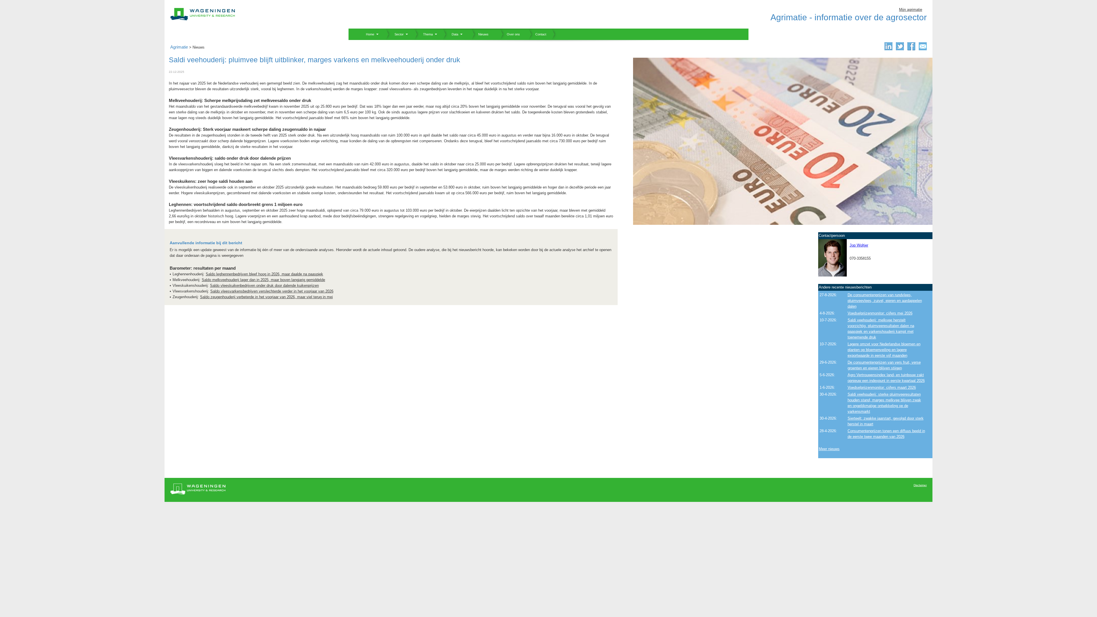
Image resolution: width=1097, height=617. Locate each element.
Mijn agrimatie (910, 9)
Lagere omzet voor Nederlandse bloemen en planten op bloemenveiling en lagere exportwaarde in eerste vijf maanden (884, 350)
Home (368, 34)
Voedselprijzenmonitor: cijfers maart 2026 (882, 387)
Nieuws (480, 34)
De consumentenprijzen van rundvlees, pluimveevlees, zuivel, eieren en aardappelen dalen (885, 300)
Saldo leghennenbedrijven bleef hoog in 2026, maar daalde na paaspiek (264, 274)
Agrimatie (179, 47)
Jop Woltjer (859, 245)
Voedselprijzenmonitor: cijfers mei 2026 (880, 313)
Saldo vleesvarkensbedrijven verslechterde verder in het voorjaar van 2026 (271, 291)
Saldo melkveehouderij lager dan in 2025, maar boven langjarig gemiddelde (263, 280)
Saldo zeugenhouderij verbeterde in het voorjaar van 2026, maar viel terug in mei (266, 297)
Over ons (510, 34)
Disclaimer (920, 485)
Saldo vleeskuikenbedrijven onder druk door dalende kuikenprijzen (264, 285)
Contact (537, 34)
